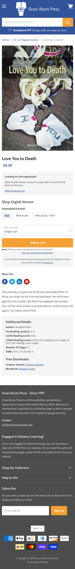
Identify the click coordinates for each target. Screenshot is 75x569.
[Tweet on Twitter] (12, 281)
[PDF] (7, 220)
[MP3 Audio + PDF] (45, 220)
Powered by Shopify (37, 562)
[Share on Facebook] (5, 281)
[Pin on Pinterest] (27, 281)
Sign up (59, 510)
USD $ (36, 528)
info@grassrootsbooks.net (17, 425)
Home (5, 40)
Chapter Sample (35, 364)
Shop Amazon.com (15, 191)
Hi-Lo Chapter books (25, 40)
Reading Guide (27, 369)
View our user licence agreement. (37, 252)
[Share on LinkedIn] (19, 281)
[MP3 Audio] (23, 220)
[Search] (68, 22)
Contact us (47, 262)
